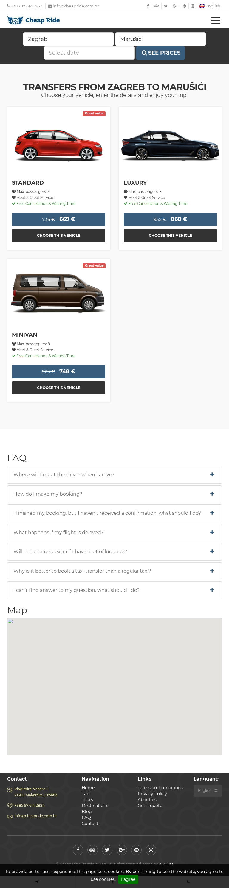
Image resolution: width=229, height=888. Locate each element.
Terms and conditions (160, 787)
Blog (87, 811)
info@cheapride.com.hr (76, 6)
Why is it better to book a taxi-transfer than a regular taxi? (82, 571)
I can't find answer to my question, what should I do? (76, 590)
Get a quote (150, 805)
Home (88, 787)
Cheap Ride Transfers (34, 20)
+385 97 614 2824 (26, 6)
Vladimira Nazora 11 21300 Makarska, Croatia (36, 792)
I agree (128, 879)
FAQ (86, 817)
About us (147, 799)
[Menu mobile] (215, 21)
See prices (164, 53)
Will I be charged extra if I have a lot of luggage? (70, 551)
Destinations (95, 805)
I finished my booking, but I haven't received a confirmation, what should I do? (107, 513)
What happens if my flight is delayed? (58, 532)
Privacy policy (152, 793)
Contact (90, 823)
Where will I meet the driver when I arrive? (63, 474)
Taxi (86, 793)
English (212, 6)
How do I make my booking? (47, 494)
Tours (87, 799)
